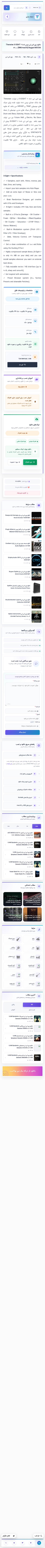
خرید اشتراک (28, 462)
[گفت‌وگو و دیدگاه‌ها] (6, 1543)
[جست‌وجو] (7, 7)
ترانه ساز (29, 333)
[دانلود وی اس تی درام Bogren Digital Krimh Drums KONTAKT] (36, 574)
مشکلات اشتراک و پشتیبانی (24, 790)
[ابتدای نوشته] (39, 1543)
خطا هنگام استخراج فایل (25, 755)
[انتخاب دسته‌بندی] (35, 7)
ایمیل (38, 714)
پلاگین (13, 1005)
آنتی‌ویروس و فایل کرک (26, 774)
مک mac (18, 57)
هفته (36, 826)
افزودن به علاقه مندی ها (21, 487)
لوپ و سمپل (32, 1010)
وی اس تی (8, 57)
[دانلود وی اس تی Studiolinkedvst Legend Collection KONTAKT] (36, 602)
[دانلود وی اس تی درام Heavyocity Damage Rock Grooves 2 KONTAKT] (36, 518)
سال (18, 826)
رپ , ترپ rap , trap (29, 57)
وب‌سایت (35, 722)
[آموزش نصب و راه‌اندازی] (22, 1543)
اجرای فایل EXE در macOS (24, 805)
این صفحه (9, 764)
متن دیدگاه (36, 681)
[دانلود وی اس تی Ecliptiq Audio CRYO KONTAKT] (36, 560)
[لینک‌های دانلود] (14, 1543)
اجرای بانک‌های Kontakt (25, 798)
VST (32, 1005)
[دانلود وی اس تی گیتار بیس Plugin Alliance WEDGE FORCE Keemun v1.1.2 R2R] (36, 532)
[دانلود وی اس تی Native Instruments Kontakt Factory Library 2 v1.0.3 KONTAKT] (36, 617)
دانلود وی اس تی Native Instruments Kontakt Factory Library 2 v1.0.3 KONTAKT (19, 616)
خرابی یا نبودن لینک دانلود (25, 782)
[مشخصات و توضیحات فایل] (31, 1543)
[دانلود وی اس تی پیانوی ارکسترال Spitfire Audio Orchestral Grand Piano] (36, 588)
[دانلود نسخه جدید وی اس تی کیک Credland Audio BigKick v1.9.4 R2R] (36, 546)
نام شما (37, 707)
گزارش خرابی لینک (21, 493)
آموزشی (13, 1010)
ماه (27, 826)
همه (8, 826)
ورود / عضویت (14, 462)
